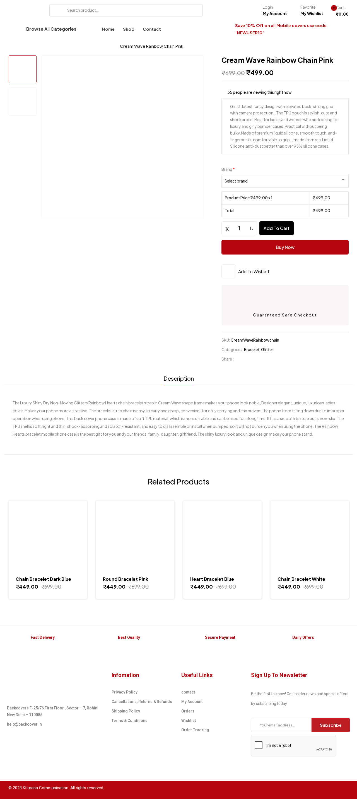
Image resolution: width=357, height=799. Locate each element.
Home (14, 46)
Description (178, 378)
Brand (228, 169)
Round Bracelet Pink (125, 579)
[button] (338, 11)
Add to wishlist (253, 271)
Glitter (267, 349)
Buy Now (285, 247)
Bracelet (103, 46)
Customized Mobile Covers (57, 46)
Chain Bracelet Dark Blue (43, 579)
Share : (227, 358)
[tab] (178, 380)
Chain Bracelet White (301, 579)
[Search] (56, 10)
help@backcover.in (24, 724)
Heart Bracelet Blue (212, 579)
